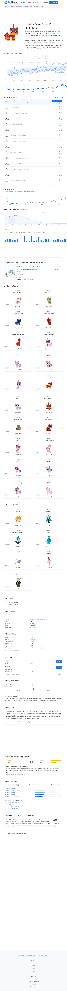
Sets (33, 965)
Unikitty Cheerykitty (14, 802)
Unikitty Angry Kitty (14, 796)
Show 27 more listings (56, 185)
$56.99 (60, 271)
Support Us (35, 987)
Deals (33, 971)
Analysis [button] (35, 2)
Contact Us (33, 984)
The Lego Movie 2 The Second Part (20, 6)
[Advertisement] (34, 14)
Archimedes (13, 808)
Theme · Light (44, 955)
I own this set (51, 277)
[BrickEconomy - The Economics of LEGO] (12, 2)
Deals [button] (29, 2)
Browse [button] (23, 2)
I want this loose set (13, 604)
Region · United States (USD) (28, 955)
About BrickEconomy (33, 981)
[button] (35, 191)
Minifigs (7, 6)
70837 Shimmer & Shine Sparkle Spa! (29, 267)
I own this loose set (13, 602)
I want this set (52, 280)
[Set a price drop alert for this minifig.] (60, 674)
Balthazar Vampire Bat (15, 806)
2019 (20, 271)
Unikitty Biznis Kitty (14, 790)
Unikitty (11, 788)
